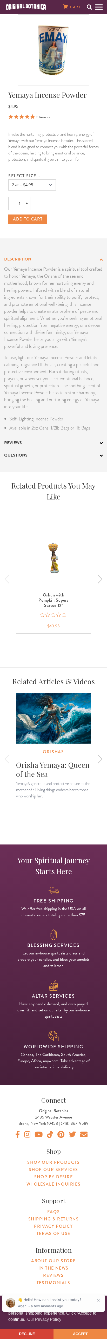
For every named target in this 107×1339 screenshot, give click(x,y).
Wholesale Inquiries (53, 1184)
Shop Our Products (53, 1162)
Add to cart (28, 219)
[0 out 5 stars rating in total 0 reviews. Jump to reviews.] (54, 615)
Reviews (53, 1275)
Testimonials (53, 1283)
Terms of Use (53, 1234)
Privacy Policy (53, 1226)
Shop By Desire (53, 1177)
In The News (53, 1268)
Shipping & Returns (53, 1219)
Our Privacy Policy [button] (44, 1319)
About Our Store (53, 1261)
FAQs (53, 1212)
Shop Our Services (53, 1170)
